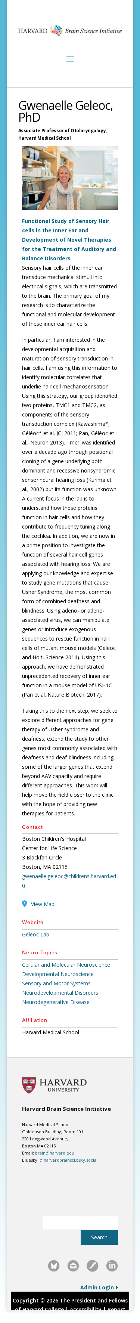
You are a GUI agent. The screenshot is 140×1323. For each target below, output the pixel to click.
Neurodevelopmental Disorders (60, 992)
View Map (43, 904)
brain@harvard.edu (54, 1153)
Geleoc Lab (35, 934)
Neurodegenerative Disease (56, 1002)
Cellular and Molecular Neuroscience (66, 964)
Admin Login (97, 1287)
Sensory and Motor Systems (56, 983)
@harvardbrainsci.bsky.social (68, 1160)
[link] (54, 1266)
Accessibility (86, 1309)
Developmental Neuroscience (58, 973)
